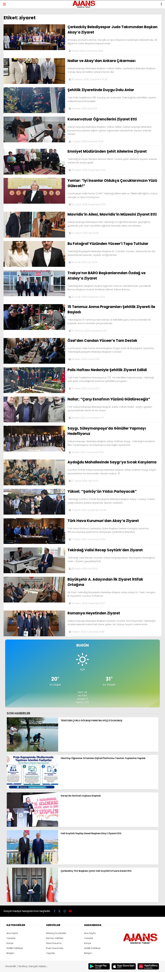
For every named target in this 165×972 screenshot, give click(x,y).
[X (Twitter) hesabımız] (59, 911)
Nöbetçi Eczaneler (56, 933)
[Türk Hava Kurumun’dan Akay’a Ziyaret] (34, 543)
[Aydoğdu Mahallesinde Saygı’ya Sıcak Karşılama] (34, 484)
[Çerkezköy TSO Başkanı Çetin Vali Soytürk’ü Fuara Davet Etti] (32, 901)
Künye (9, 943)
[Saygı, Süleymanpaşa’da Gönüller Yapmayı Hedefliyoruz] (34, 450)
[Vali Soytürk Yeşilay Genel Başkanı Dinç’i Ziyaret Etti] (32, 863)
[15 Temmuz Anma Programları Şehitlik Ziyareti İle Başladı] (34, 329)
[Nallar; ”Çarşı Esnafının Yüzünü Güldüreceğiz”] (34, 421)
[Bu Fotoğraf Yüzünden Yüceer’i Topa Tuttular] (34, 266)
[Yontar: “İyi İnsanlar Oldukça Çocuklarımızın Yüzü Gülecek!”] (34, 202)
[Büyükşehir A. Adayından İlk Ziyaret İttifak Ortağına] (34, 601)
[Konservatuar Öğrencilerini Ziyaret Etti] (34, 141)
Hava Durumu (54, 943)
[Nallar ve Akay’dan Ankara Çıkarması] (34, 83)
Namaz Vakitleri (54, 938)
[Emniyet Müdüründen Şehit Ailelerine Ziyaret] (34, 173)
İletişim (10, 953)
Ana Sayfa (12, 933)
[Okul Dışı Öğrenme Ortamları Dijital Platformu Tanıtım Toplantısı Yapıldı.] (32, 788)
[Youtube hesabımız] (70, 911)
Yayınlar (50, 953)
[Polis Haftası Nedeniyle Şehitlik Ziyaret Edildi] (34, 392)
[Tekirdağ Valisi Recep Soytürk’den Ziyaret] (34, 572)
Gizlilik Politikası (14, 948)
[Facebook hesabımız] (54, 911)
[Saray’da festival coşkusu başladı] (32, 826)
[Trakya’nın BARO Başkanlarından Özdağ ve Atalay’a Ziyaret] (34, 295)
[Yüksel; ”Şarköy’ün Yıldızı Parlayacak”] (34, 513)
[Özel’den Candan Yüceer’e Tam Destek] (34, 363)
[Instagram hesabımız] (64, 911)
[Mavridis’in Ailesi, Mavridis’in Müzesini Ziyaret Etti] (34, 236)
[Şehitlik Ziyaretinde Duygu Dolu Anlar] (34, 112)
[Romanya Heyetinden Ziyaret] (34, 635)
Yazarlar (10, 938)
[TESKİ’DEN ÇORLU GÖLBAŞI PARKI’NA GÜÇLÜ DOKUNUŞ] (32, 750)
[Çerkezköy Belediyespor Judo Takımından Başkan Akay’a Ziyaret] (34, 49)
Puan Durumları (54, 948)
